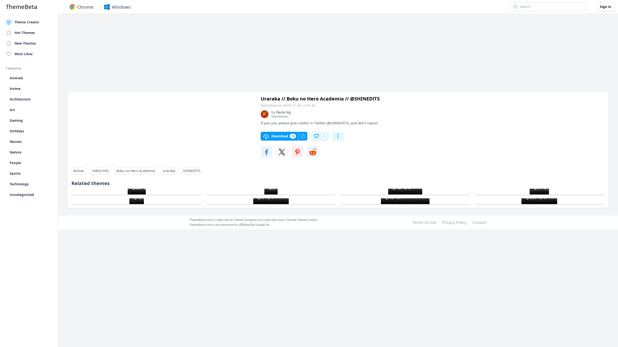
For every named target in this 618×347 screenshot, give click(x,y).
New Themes (25, 43)
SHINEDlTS (191, 170)
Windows (121, 7)
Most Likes (23, 54)
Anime (78, 170)
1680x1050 (100, 170)
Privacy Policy (454, 222)
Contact (479, 222)
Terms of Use (424, 222)
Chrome (85, 7)
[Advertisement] (212, 55)
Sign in (605, 6)
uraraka (169, 170)
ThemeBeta (21, 7)
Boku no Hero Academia (135, 170)
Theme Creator (26, 22)
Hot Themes (24, 32)
